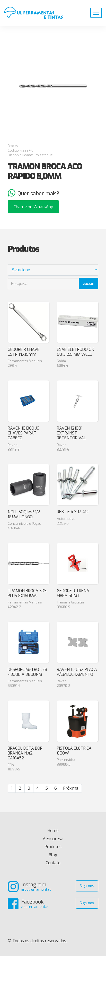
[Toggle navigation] (96, 13)
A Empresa (53, 838)
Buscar (88, 283)
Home (61, 830)
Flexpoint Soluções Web (95, 941)
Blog (53, 855)
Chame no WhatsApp (33, 207)
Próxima (70, 788)
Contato (53, 863)
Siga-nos (87, 886)
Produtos (53, 846)
